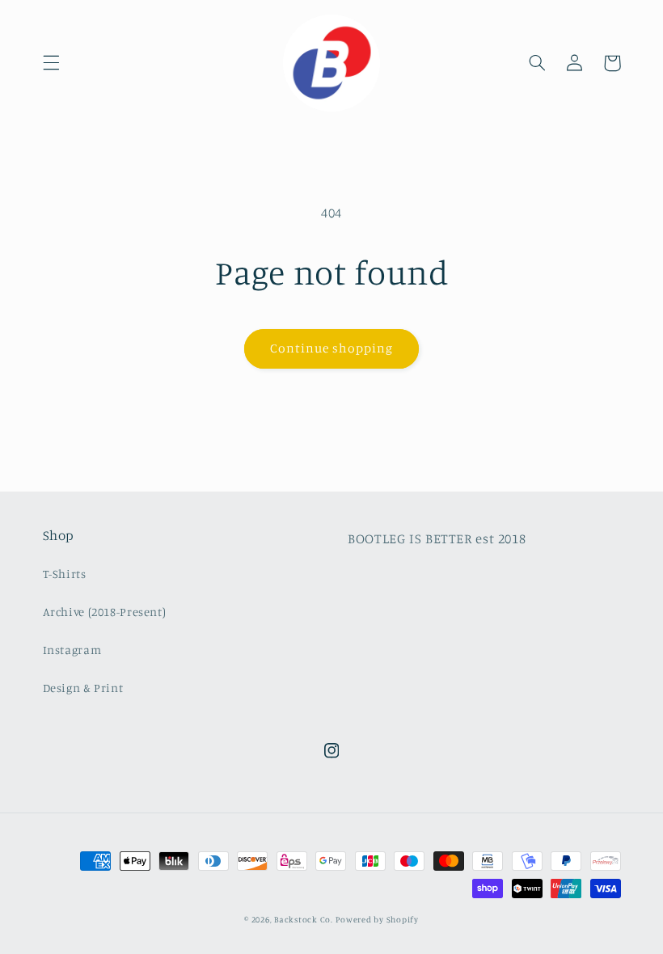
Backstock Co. (303, 919)
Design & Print (83, 687)
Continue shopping (332, 348)
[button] (51, 63)
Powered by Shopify (377, 919)
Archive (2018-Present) (105, 611)
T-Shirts (65, 573)
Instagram (72, 649)
